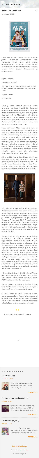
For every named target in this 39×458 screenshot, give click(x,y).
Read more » (32, 392)
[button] (36, 10)
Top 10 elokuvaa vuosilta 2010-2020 (15, 398)
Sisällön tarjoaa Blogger (19, 446)
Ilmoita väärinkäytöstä (19, 454)
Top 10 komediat (8, 376)
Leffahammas (13, 4)
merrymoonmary (24, 450)
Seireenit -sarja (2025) (10, 421)
